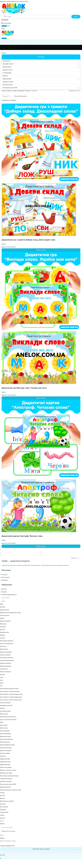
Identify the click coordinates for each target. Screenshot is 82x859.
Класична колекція (5, 702)
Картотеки (5, 75)
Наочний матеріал (7, 66)
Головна (4, 90)
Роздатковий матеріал (6, 747)
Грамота (2, 618)
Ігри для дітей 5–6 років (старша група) (10, 699)
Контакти (4, 591)
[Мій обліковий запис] (5, 20)
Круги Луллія (3, 725)
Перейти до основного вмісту (20, 1)
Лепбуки (2, 708)
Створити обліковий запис (7, 845)
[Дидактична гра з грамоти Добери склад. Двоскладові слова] (41, 181)
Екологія (2, 638)
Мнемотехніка (4, 714)
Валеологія (3, 646)
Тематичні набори (7, 72)
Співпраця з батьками (8, 81)
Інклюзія (2, 674)
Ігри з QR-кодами (5, 730)
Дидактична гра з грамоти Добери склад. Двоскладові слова (28, 240)
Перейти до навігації (6, 1)
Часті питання (5, 577)
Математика (3, 624)
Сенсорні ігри (4, 669)
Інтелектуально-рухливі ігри (8, 716)
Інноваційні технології (8, 63)
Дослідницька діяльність (6, 640)
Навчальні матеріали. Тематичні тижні (10, 790)
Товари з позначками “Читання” (22, 90)
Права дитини (4, 649)
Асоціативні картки (5, 711)
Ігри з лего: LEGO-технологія (8, 719)
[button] (78, 61)
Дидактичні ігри (6, 60)
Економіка (3, 626)
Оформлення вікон (5, 764)
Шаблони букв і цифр (6, 773)
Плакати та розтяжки (6, 767)
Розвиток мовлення (5, 621)
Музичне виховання (5, 666)
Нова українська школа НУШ (10, 87)
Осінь (1, 677)
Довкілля (2, 629)
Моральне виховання (6, 652)
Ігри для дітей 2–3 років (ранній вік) (10, 691)
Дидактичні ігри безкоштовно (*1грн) (10, 612)
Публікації (4, 580)
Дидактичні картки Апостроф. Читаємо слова (22, 536)
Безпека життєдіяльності (6, 643)
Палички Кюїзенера (5, 733)
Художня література (5, 663)
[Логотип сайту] (14, 13)
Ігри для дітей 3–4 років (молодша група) (11, 694)
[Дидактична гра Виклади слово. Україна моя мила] (41, 330)
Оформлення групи (5, 761)
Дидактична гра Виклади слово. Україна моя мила (24, 388)
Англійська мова (4, 615)
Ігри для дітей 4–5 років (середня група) (11, 697)
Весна (1, 683)
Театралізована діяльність (7, 660)
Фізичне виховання (5, 671)
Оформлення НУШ (5, 787)
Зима (1, 680)
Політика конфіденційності (9, 594)
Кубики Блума (4, 728)
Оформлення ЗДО (7, 78)
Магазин (9, 90)
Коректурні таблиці (5, 736)
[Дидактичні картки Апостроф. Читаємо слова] (41, 478)
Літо (1, 685)
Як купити (4, 574)
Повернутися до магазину (8, 831)
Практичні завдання (7, 69)
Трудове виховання (5, 654)
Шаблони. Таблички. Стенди (8, 770)
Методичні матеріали (8, 84)
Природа (2, 635)
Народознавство (4, 632)
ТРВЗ (1, 722)
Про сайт (4, 589)
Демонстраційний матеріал (7, 744)
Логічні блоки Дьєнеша (6, 739)
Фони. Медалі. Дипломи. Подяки (9, 776)
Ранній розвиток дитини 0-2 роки (9, 688)
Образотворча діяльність (6, 657)
